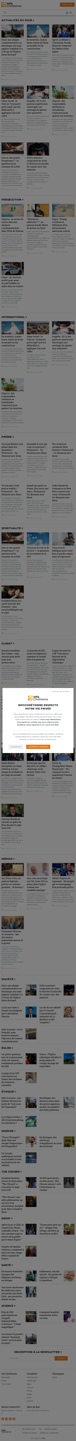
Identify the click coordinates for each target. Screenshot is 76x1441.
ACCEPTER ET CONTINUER (38, 747)
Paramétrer (16, 747)
